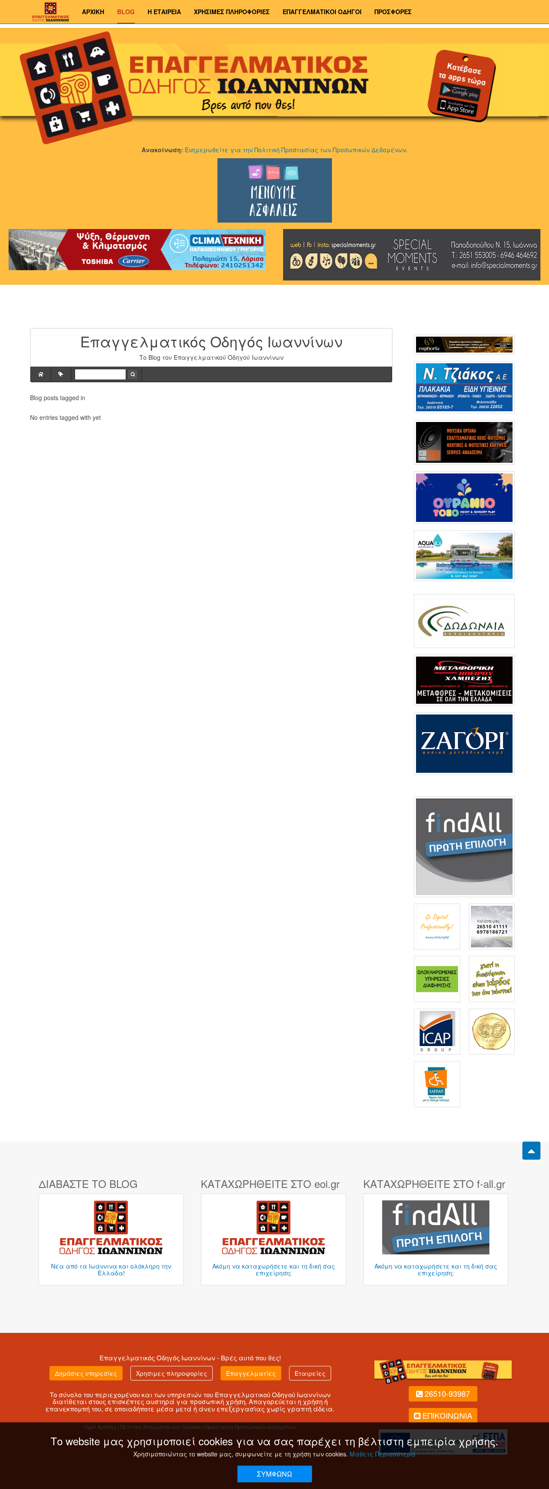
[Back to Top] (531, 1151)
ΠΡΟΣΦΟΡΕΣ (393, 11)
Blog (126, 11)
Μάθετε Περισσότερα (383, 1454)
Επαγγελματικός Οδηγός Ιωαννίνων (157, 1357)
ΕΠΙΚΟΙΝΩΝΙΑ (447, 1415)
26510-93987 (447, 1393)
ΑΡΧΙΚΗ (93, 11)
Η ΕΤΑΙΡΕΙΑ (164, 11)
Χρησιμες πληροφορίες (171, 1373)
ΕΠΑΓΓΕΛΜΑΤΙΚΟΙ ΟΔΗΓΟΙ (322, 11)
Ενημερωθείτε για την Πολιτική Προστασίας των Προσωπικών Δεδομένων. (296, 149)
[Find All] (464, 845)
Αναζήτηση (132, 374)
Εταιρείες (310, 1373)
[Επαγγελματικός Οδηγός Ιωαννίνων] (49, 10)
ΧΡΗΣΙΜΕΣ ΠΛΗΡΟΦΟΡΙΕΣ (232, 11)
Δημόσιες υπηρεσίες (86, 1373)
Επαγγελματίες (251, 1373)
